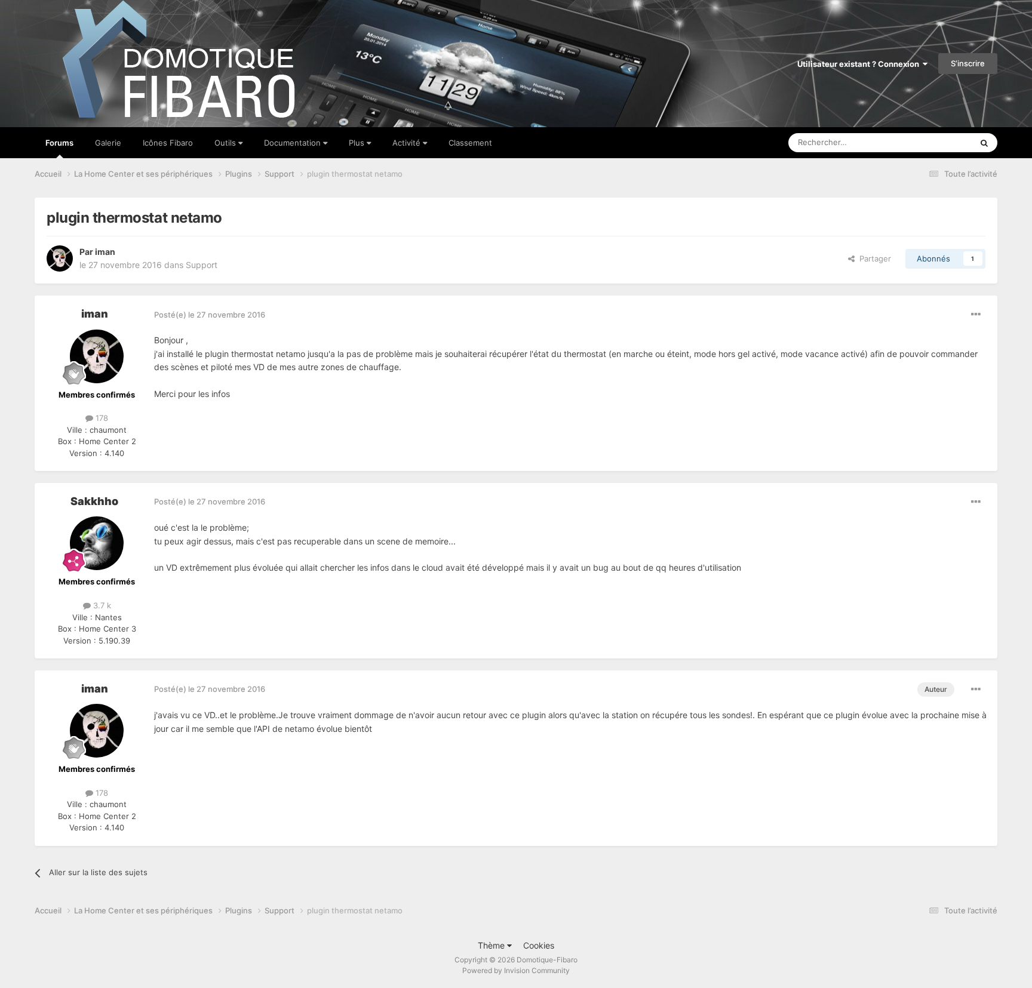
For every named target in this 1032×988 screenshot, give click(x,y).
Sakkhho (94, 501)
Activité (407, 142)
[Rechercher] (984, 142)
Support (201, 265)
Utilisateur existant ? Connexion (860, 64)
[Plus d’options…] (976, 314)
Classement (470, 142)
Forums (59, 142)
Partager (873, 258)
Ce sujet (941, 142)
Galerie (108, 142)
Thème (492, 945)
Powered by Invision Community (516, 970)
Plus (358, 142)
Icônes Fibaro (168, 142)
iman (105, 252)
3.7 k (101, 605)
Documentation (293, 142)
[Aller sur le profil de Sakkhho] (97, 543)
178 (100, 418)
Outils (226, 142)
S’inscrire (968, 63)
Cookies (538, 945)
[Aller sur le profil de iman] (60, 258)
